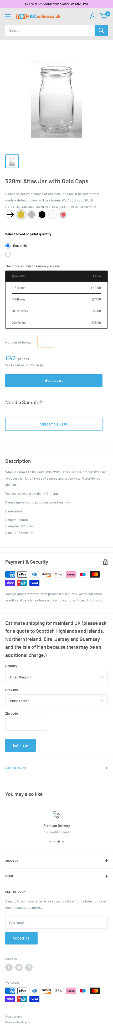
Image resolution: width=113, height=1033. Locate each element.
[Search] (101, 30)
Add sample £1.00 (53, 424)
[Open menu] (8, 16)
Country (11, 666)
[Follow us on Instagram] (29, 967)
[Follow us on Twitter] (19, 967)
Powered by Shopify (17, 1022)
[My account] (92, 16)
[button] (103, 16)
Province (12, 690)
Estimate (20, 745)
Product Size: (15, 226)
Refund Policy (15, 768)
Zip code (11, 713)
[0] (103, 16)
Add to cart (54, 380)
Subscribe (21, 938)
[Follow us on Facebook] (9, 967)
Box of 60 (20, 245)
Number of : (18, 342)
